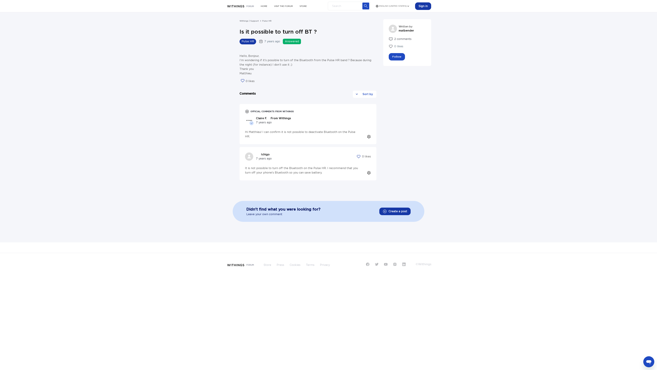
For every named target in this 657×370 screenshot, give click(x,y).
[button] (423, 6)
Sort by (367, 94)
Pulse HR (267, 21)
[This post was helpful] (243, 81)
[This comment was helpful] (359, 157)
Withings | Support (249, 21)
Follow (396, 57)
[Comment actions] (368, 136)
